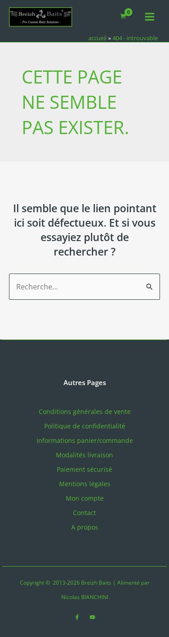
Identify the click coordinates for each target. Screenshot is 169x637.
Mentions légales (84, 483)
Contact (84, 512)
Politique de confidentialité (84, 426)
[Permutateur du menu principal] (149, 16)
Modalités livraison (84, 455)
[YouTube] (92, 617)
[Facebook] (77, 617)
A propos (84, 527)
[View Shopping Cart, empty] (123, 16)
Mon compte (85, 498)
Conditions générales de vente (85, 411)
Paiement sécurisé (84, 469)
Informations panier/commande (85, 440)
